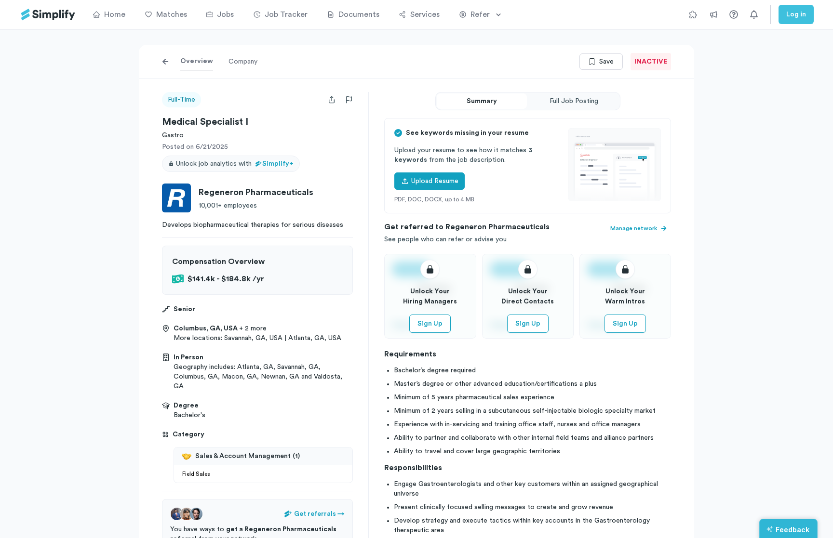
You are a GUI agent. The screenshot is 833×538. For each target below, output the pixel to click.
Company (242, 61)
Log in (796, 14)
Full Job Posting (574, 101)
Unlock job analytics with (235, 163)
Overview (196, 61)
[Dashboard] (48, 15)
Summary (482, 101)
